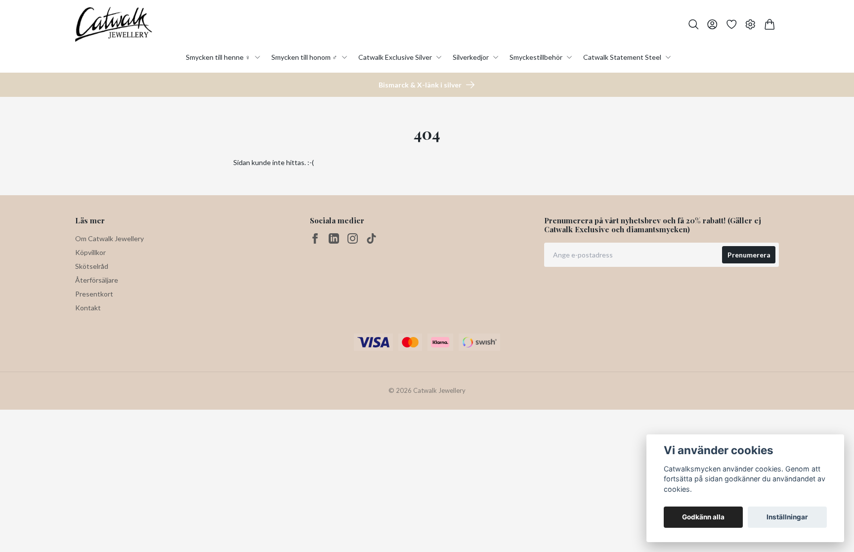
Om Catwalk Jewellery (109, 238)
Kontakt (88, 307)
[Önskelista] (731, 24)
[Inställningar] (750, 24)
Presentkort (94, 294)
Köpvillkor (90, 252)
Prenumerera (748, 255)
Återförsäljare (96, 280)
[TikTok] (371, 238)
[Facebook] (315, 238)
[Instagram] (352, 238)
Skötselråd (91, 266)
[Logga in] (712, 24)
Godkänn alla (703, 517)
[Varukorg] (769, 24)
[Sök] (693, 24)
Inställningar (787, 517)
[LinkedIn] (334, 238)
